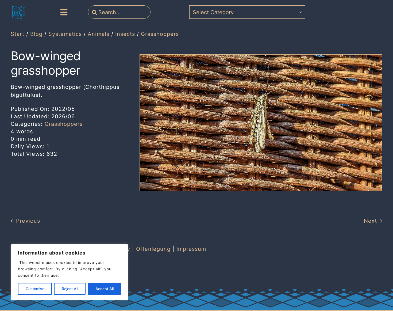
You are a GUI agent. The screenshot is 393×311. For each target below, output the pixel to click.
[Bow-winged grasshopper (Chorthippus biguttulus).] (261, 57)
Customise (35, 288)
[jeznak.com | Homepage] (19, 13)
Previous (28, 221)
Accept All (104, 288)
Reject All (70, 288)
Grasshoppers (64, 124)
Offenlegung (153, 249)
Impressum (191, 249)
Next (370, 221)
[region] (69, 272)
